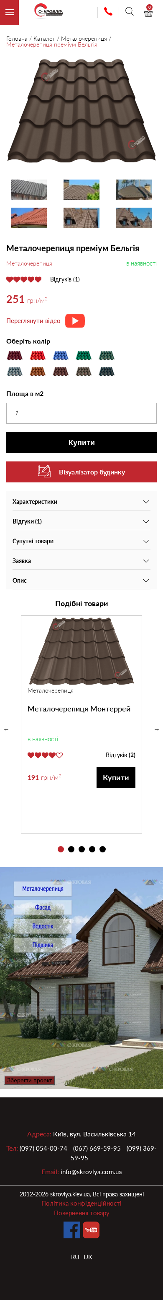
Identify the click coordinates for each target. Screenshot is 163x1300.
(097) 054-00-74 (43, 1148)
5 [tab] (102, 849)
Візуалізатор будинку (92, 472)
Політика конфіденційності (81, 1203)
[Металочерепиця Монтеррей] (81, 651)
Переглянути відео (33, 320)
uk (88, 1257)
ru (75, 1257)
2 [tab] (71, 849)
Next (156, 728)
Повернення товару (82, 1213)
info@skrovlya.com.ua (91, 1171)
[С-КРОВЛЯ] (45, 12)
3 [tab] (82, 849)
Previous (6, 728)
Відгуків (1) (65, 279)
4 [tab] (92, 849)
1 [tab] (61, 849)
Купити (82, 442)
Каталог (44, 38)
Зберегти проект (29, 1080)
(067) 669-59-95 (97, 1148)
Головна (17, 38)
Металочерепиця (84, 38)
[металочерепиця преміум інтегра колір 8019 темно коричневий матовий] (81, 112)
